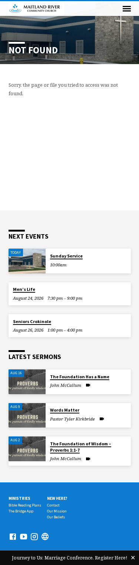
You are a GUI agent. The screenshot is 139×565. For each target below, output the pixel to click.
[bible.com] (45, 536)
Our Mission (57, 511)
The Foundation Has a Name (79, 376)
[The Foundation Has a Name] (27, 381)
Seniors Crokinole (32, 321)
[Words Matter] (27, 415)
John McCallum (65, 385)
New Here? (57, 498)
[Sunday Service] (27, 261)
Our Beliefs (56, 517)
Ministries (19, 498)
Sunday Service (66, 256)
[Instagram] (34, 536)
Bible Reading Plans (25, 505)
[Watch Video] (88, 385)
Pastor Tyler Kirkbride (72, 419)
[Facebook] (13, 536)
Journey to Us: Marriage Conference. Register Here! (69, 557)
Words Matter (64, 410)
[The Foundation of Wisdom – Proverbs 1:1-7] (27, 448)
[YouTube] (23, 536)
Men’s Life (24, 289)
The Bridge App (21, 511)
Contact (53, 505)
